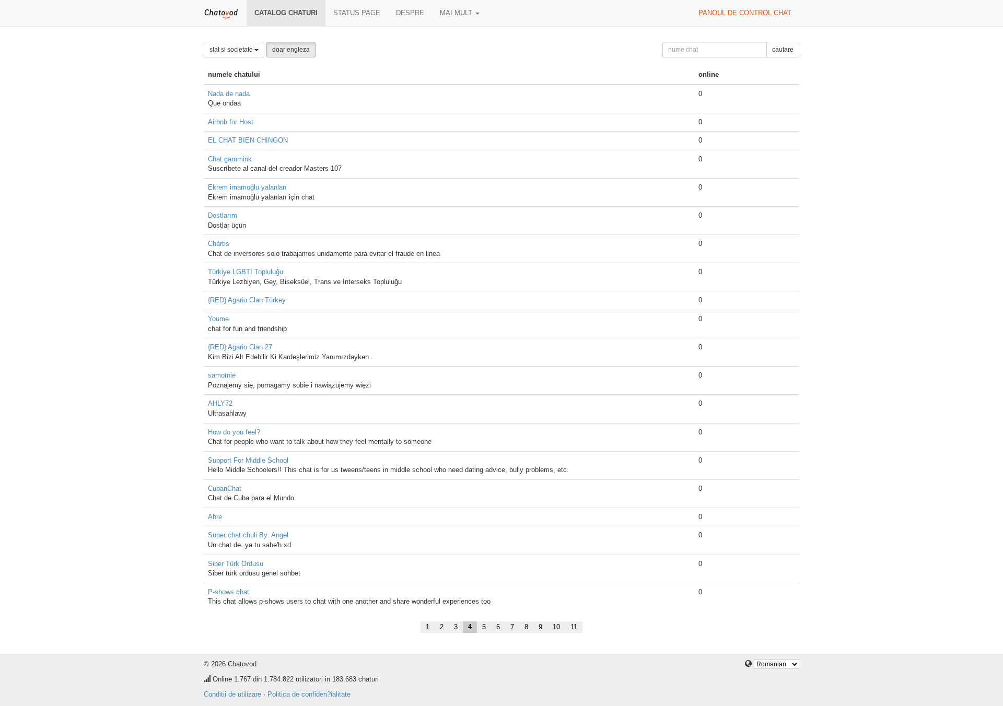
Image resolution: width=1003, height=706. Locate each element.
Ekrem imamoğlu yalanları (247, 187)
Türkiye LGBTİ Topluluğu (245, 272)
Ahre (215, 517)
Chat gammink (230, 159)
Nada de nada (229, 94)
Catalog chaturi (286, 13)
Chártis (218, 244)
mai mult (457, 13)
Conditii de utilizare (232, 694)
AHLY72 (220, 403)
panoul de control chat (744, 13)
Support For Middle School (248, 460)
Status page (356, 13)
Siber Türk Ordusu (235, 564)
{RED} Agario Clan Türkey (247, 300)
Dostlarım (222, 215)
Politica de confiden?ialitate (309, 694)
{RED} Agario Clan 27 (240, 347)
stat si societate (231, 49)
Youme (218, 319)
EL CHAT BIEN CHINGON (248, 140)
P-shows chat (228, 592)
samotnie (222, 375)
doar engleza (291, 49)
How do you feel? (234, 432)
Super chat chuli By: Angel (248, 535)
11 (573, 627)
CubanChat (224, 488)
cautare (783, 49)
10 (556, 627)
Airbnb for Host (230, 122)
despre (410, 13)
